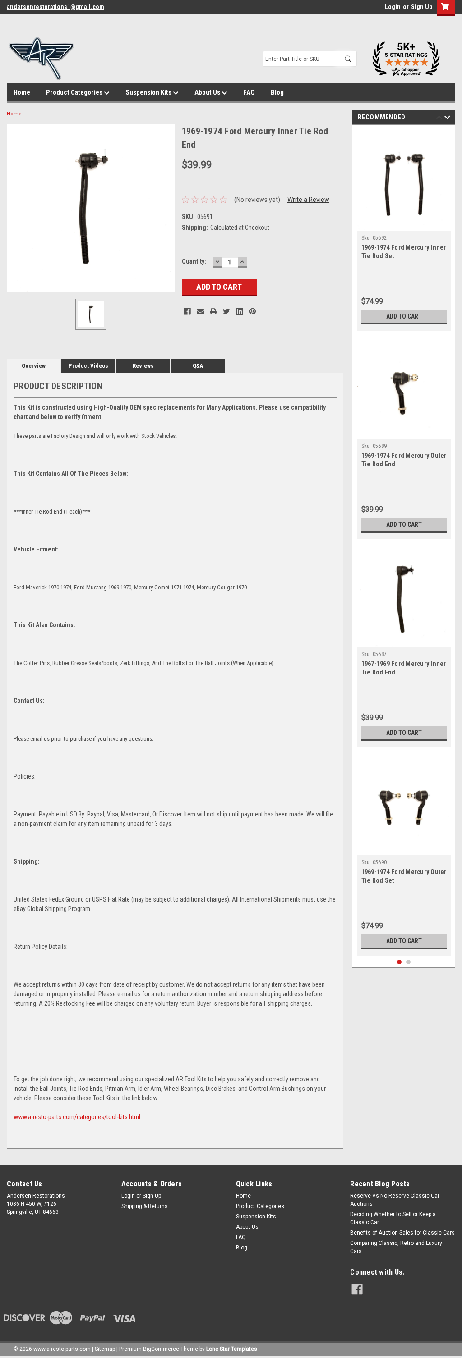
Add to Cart (404, 316)
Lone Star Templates (231, 1349)
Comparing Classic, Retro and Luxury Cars (396, 1247)
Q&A (198, 365)
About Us (208, 92)
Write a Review (308, 199)
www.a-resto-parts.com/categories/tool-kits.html (77, 1117)
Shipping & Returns (144, 1206)
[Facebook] (187, 311)
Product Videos (88, 365)
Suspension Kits (149, 92)
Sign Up (421, 6)
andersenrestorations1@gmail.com (55, 6)
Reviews (143, 365)
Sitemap (105, 1349)
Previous (439, 118)
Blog (277, 92)
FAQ (249, 92)
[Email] (200, 311)
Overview (34, 365)
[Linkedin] (239, 311)
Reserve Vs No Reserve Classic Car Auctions (394, 1200)
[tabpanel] (404, 230)
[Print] (213, 311)
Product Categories (75, 92)
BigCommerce (161, 1349)
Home (22, 92)
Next (447, 118)
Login (393, 6)
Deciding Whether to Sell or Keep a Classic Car (393, 1218)
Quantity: (194, 261)
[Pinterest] (252, 311)
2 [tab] (408, 962)
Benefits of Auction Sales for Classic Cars (402, 1233)
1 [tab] (399, 962)
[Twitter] (226, 311)
